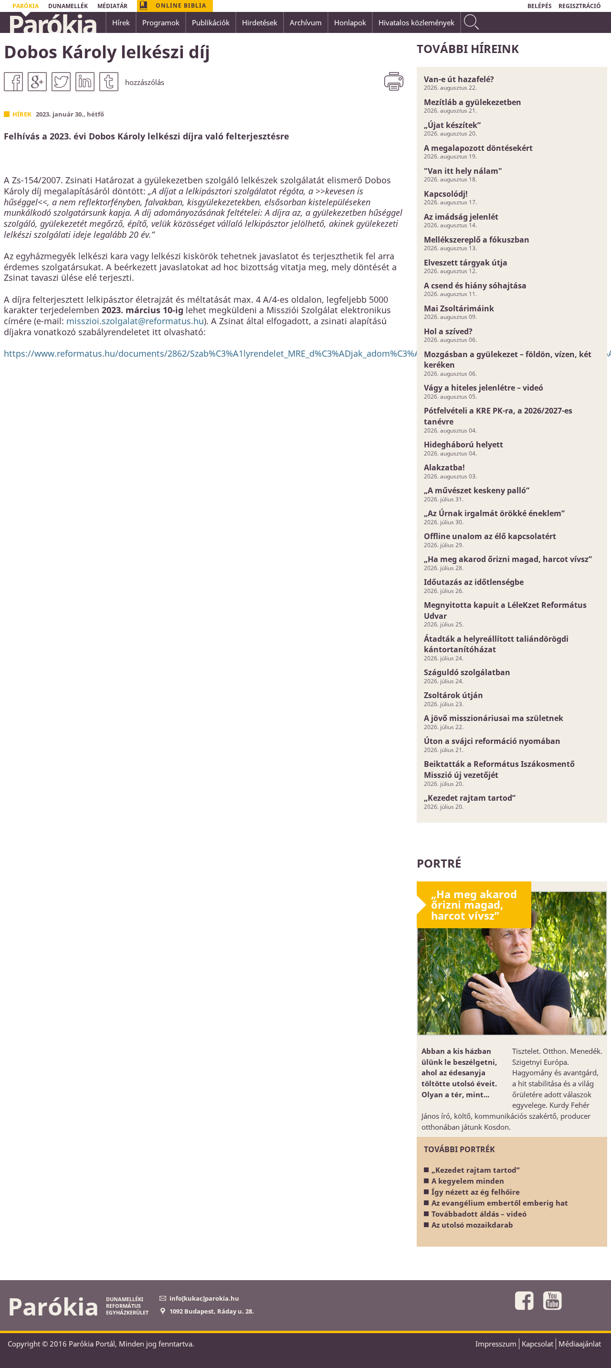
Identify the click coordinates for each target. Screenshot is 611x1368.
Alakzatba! (444, 467)
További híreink (468, 48)
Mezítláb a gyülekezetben (472, 102)
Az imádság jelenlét (461, 217)
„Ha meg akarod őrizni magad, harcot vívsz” (508, 559)
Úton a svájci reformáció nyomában (492, 741)
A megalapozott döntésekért (478, 148)
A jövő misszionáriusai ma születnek (493, 718)
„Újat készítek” (452, 125)
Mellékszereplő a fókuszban (476, 239)
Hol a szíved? (448, 331)
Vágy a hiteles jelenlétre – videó (483, 387)
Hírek (22, 114)
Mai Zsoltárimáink (459, 308)
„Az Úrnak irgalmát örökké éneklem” (494, 513)
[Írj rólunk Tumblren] (108, 81)
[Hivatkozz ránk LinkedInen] (85, 81)
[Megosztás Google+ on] (37, 81)
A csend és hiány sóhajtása (475, 285)
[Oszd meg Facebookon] (13, 81)
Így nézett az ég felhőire (476, 1192)
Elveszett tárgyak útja (465, 262)
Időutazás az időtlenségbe (474, 582)
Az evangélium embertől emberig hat (500, 1203)
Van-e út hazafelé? (459, 79)
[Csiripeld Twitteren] (61, 81)
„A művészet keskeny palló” (476, 490)
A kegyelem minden (468, 1181)
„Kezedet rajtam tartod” (470, 798)
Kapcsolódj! (446, 194)
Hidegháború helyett (463, 444)
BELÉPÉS (539, 6)
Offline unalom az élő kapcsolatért (490, 536)
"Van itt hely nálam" (463, 171)
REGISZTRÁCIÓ (579, 6)
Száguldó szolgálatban (467, 672)
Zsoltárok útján (453, 695)
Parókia (52, 24)
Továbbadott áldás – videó (479, 1214)
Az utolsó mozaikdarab (472, 1225)
